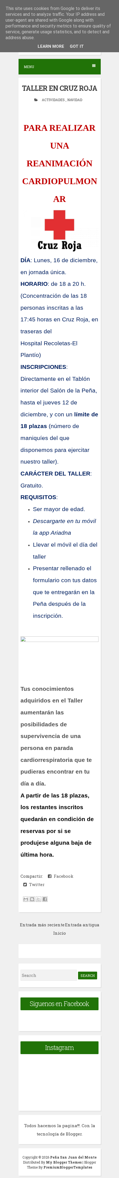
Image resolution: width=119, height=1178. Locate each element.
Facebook (62, 876)
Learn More (51, 46)
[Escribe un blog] (32, 899)
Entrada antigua (82, 924)
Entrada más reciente (42, 924)
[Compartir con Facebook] (45, 899)
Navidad (74, 99)
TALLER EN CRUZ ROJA (59, 88)
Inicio (59, 933)
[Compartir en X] (38, 899)
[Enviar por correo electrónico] (26, 899)
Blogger (74, 1134)
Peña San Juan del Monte (73, 1157)
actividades (54, 99)
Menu (29, 66)
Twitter (36, 884)
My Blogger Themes (64, 1162)
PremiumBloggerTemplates (67, 1167)
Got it (77, 46)
